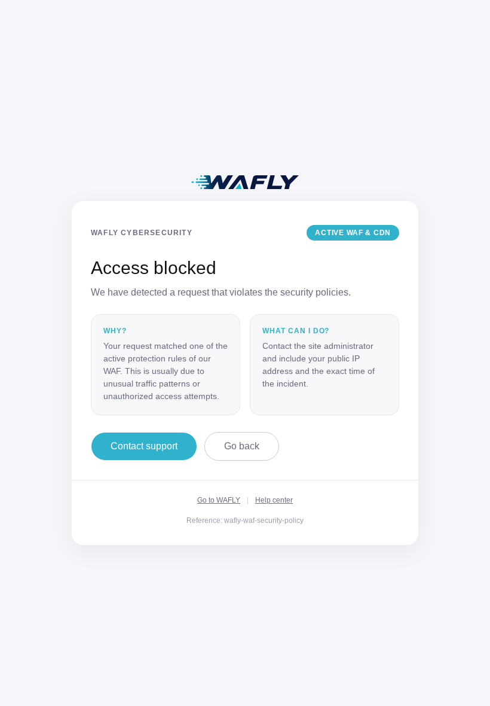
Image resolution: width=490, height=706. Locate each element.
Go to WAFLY (218, 500)
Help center (274, 500)
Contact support (144, 446)
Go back (241, 446)
